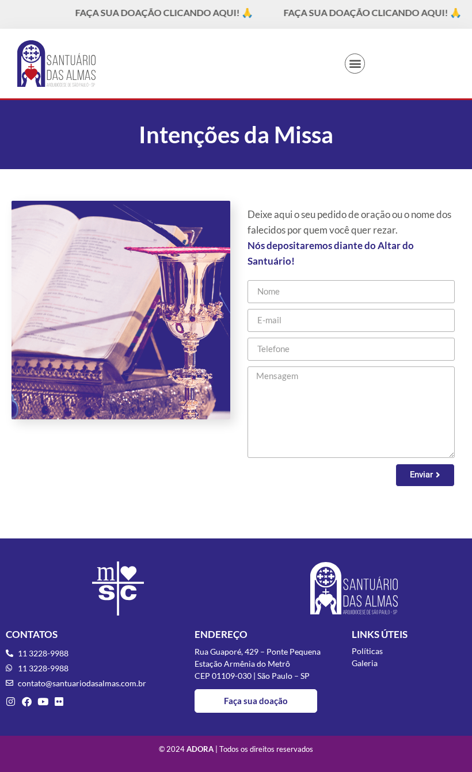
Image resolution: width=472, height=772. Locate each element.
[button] (355, 63)
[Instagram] (11, 701)
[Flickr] (59, 701)
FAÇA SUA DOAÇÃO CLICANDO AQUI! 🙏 (154, 12)
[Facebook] (27, 701)
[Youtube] (43, 701)
